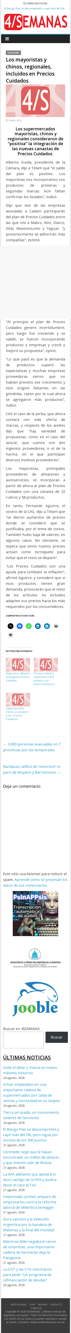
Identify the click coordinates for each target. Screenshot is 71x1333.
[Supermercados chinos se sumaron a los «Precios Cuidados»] (18, 700)
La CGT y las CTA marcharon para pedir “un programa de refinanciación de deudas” (27, 1275)
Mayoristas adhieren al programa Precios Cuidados (18, 677)
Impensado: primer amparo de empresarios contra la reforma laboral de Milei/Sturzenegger (29, 1202)
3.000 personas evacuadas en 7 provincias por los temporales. (32, 747)
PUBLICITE (36, 1308)
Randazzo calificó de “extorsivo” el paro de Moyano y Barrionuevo (32, 769)
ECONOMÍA (13, 52)
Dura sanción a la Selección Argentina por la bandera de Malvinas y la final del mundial (28, 1224)
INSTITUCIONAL (19, 1304)
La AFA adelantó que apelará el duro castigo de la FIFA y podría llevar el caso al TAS (29, 1179)
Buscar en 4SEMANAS (21, 1028)
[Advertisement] (35, 282)
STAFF (32, 1304)
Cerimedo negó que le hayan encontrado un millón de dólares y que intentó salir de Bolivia (31, 1157)
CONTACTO (56, 1304)
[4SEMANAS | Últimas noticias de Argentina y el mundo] (35, 16)
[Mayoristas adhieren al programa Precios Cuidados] (18, 665)
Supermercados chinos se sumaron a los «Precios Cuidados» (17, 714)
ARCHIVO (42, 1304)
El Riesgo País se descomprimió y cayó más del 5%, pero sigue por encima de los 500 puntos (31, 1135)
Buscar (57, 1037)
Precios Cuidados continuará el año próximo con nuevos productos (44, 679)
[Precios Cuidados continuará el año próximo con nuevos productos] (46, 665)
